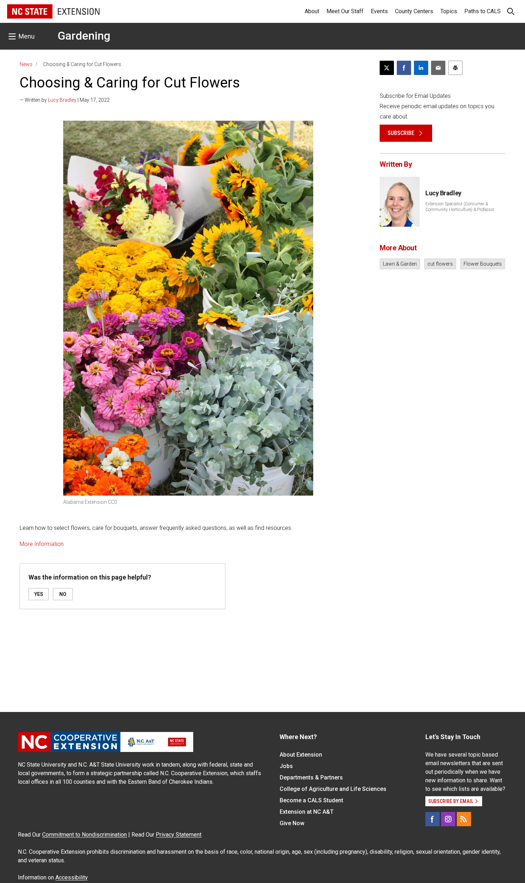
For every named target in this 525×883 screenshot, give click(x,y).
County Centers (414, 11)
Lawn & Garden (400, 264)
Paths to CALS (482, 11)
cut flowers (440, 264)
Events (379, 11)
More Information (42, 544)
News (26, 64)
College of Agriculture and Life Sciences (333, 789)
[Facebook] (432, 819)
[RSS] (464, 819)
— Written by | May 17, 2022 (65, 100)
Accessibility (71, 877)
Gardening (84, 35)
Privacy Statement (178, 834)
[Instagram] (448, 819)
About (312, 11)
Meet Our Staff (345, 11)
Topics (448, 11)
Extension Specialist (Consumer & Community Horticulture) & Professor (459, 206)
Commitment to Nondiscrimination (84, 834)
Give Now (292, 823)
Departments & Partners (311, 777)
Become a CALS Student (311, 800)
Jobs (286, 766)
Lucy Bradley (62, 100)
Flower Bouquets (483, 264)
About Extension (301, 754)
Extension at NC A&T (307, 811)
